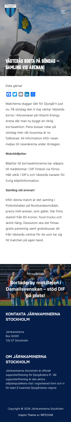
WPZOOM (47, 414)
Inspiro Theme (27, 414)
